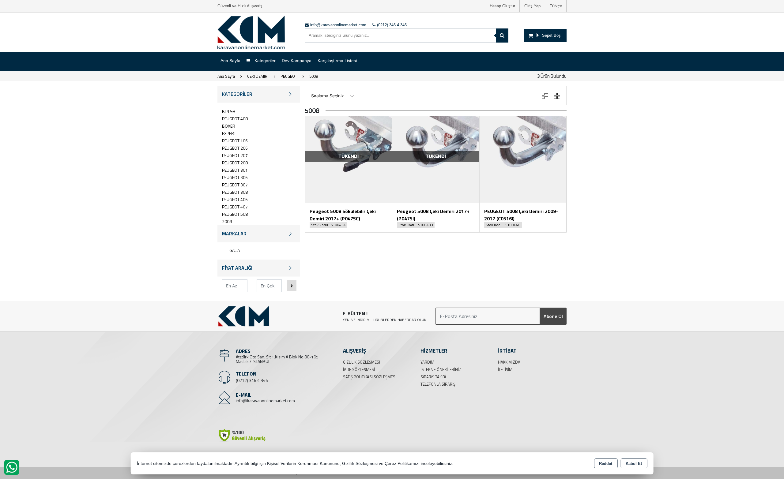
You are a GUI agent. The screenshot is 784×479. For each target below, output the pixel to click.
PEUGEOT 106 (235, 140)
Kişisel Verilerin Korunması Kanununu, (304, 463)
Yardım (427, 362)
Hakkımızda (509, 362)
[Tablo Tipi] (545, 95)
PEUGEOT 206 (235, 148)
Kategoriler (264, 60)
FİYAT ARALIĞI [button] (237, 267)
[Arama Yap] (502, 35)
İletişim (505, 369)
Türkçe (556, 6)
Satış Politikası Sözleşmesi (369, 377)
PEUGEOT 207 (235, 155)
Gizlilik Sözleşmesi (361, 362)
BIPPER (229, 111)
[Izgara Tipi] (557, 95)
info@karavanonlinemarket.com (265, 400)
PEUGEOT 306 (235, 177)
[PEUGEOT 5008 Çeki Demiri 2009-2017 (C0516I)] (523, 159)
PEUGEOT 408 (235, 118)
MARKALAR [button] (234, 233)
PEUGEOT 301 (235, 170)
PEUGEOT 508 (235, 214)
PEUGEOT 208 (235, 162)
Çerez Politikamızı (402, 463)
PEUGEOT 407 (235, 207)
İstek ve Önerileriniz (440, 369)
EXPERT (229, 133)
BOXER (228, 126)
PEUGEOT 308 (235, 192)
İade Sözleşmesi (359, 369)
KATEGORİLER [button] (237, 94)
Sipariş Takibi (433, 377)
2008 (227, 221)
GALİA (234, 250)
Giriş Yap (532, 6)
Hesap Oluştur (502, 6)
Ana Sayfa (230, 60)
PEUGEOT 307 (235, 184)
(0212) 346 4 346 (252, 380)
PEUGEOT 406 (235, 199)
